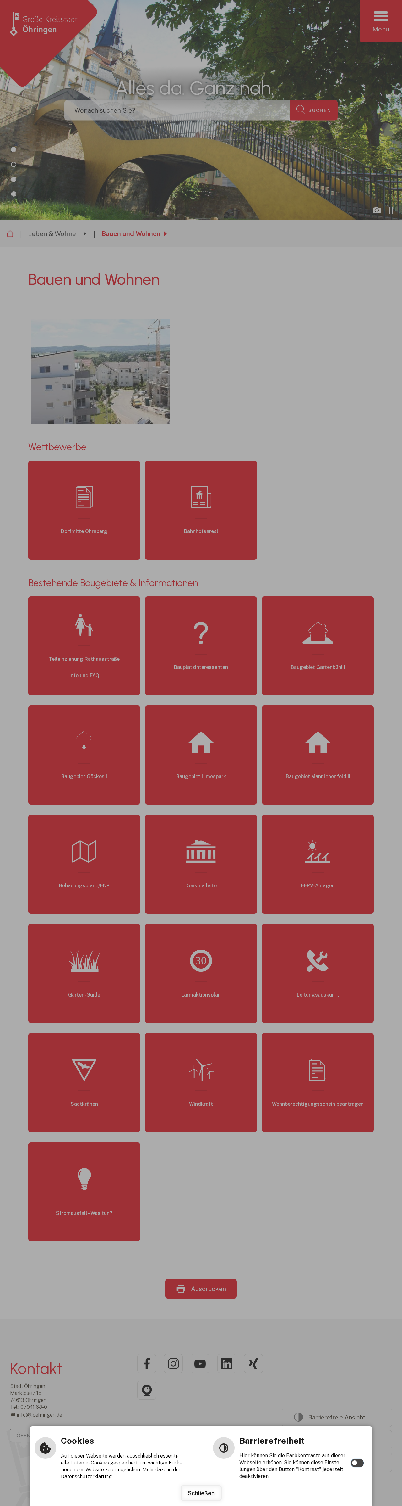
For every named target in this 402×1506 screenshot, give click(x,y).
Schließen (201, 1493)
